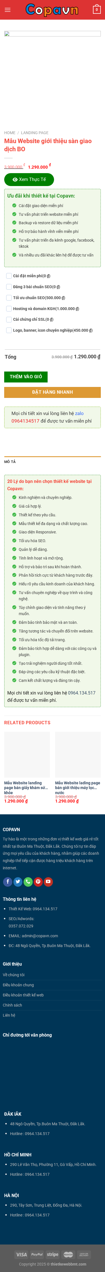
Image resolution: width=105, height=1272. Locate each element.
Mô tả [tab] (10, 462)
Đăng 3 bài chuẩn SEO (36, 287)
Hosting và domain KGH (46, 308)
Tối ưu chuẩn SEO (39, 297)
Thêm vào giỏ (26, 376)
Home (9, 132)
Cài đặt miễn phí (31, 276)
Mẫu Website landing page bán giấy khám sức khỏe (25, 788)
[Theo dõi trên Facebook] (7, 882)
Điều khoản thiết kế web (23, 995)
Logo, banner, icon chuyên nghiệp (53, 330)
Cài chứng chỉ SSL (33, 319)
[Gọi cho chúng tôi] (28, 882)
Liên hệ (9, 1015)
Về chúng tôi (13, 975)
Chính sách (12, 1005)
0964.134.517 (81, 693)
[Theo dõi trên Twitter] (18, 882)
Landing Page (34, 132)
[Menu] (7, 10)
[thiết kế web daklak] (52, 10)
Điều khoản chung (18, 985)
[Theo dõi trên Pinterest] (38, 882)
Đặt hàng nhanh (52, 392)
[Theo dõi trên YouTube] (48, 882)
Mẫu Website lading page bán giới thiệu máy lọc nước (77, 788)
